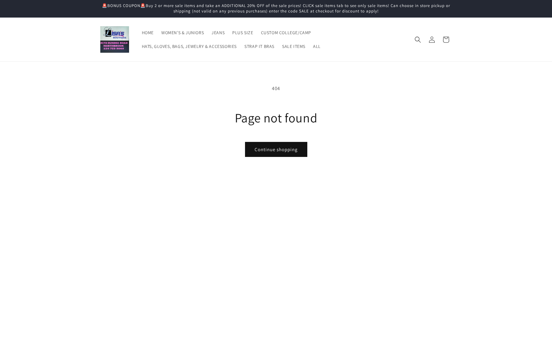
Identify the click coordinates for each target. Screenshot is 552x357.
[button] (418, 40)
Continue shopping (276, 149)
